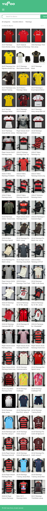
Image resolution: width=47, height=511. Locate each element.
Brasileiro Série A (18, 22)
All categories (6, 22)
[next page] (44, 26)
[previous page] (39, 26)
